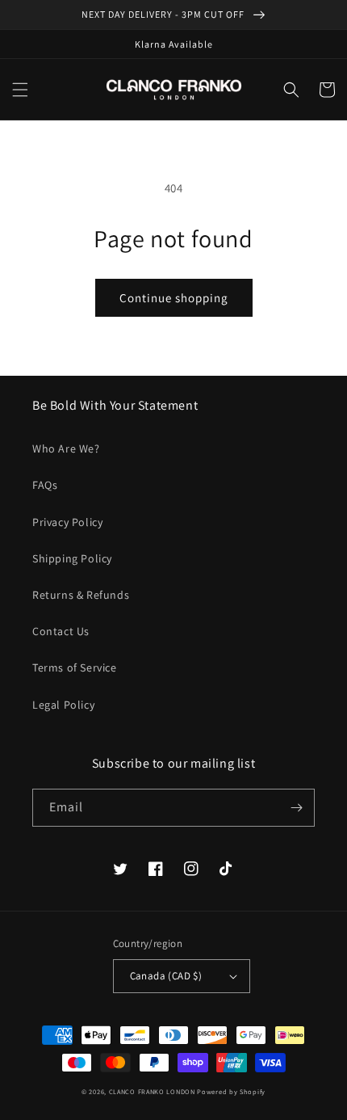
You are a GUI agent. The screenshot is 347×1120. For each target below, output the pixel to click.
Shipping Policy (72, 558)
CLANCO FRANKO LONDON (152, 1091)
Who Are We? (66, 448)
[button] (20, 89)
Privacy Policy (67, 522)
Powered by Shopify (231, 1091)
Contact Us (61, 631)
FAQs (44, 485)
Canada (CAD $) (166, 976)
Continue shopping (173, 297)
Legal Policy (63, 704)
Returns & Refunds (80, 594)
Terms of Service (74, 667)
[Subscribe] (296, 808)
